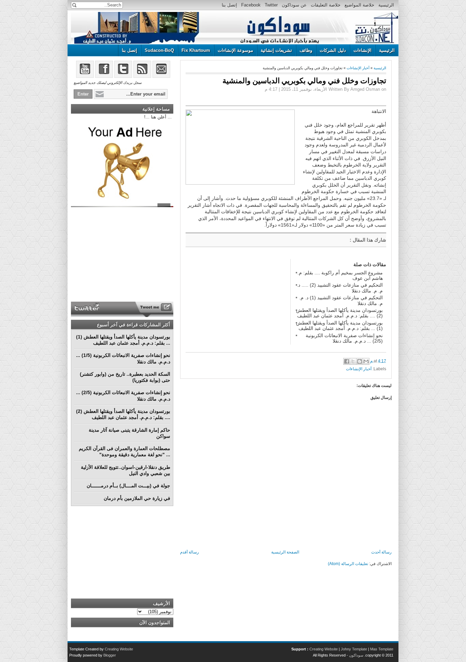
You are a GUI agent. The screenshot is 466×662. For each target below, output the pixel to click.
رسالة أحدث (381, 552)
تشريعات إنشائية (276, 50)
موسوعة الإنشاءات (235, 50)
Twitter (271, 5)
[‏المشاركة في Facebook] (346, 361)
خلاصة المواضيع (359, 5)
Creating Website (323, 649)
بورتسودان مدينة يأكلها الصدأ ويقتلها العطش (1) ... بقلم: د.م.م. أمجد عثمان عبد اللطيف (339, 325)
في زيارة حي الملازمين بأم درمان (137, 498)
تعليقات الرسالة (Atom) (348, 563)
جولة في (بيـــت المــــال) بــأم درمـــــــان (128, 485)
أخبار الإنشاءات (358, 68)
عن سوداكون (294, 5)
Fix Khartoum (195, 50)
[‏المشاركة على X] (353, 361)
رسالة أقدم (189, 552)
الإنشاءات (362, 50)
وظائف (306, 50)
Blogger (109, 655)
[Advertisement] (237, 301)
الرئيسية (386, 5)
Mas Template (381, 649)
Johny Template (354, 649)
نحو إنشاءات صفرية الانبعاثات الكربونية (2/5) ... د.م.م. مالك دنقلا (344, 338)
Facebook (251, 5)
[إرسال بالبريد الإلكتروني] (366, 361)
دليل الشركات (333, 50)
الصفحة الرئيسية (285, 552)
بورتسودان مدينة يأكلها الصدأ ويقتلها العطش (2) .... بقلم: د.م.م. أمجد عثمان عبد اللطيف (339, 312)
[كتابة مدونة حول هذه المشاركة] (359, 361)
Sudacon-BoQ (159, 50)
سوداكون (356, 655)
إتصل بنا (229, 5)
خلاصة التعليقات (325, 5)
